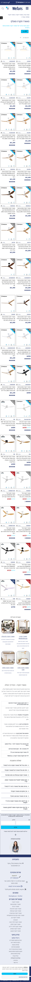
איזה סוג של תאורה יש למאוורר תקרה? (16, 770)
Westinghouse (13, 896)
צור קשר (15, 962)
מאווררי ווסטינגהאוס (15, 904)
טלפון (13, 820)
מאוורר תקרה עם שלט (15, 911)
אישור (14, 974)
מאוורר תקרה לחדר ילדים (15, 926)
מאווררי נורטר (15, 906)
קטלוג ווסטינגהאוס (15, 953)
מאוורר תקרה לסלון (15, 924)
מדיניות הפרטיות (23, 977)
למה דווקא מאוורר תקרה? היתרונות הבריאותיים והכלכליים (18, 703)
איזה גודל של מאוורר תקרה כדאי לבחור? (15, 765)
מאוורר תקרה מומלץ (15, 929)
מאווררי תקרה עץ (15, 917)
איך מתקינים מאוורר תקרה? (19, 791)
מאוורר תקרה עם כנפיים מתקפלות (15, 915)
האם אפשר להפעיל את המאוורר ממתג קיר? (16, 780)
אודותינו (15, 960)
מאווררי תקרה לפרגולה (7, 636)
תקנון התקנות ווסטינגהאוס (15, 951)
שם (29, 820)
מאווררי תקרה (19, 15)
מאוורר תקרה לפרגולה (15, 909)
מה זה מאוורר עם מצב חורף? (18, 796)
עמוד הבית (26, 15)
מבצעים (15, 920)
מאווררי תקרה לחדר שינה (23, 669)
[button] (1, 17)
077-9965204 (4, 2)
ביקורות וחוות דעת (15, 942)
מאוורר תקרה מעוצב (15, 931)
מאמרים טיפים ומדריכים (15, 949)
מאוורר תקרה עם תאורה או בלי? (18, 752)
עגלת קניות (15, 956)
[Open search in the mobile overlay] (3, 8)
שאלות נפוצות (15, 945)
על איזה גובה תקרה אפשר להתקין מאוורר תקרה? (15, 808)
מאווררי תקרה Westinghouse (23, 637)
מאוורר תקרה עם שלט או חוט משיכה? (16, 775)
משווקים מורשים (15, 947)
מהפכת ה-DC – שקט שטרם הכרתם (18, 749)
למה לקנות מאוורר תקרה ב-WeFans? (17, 756)
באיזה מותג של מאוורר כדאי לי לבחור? (15, 786)
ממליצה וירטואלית (15, 958)
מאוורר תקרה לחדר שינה (15, 922)
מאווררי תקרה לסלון (8, 668)
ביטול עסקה (15, 938)
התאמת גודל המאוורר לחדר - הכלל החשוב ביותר (16, 744)
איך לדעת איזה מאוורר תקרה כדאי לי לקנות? (16, 801)
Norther (20, 896)
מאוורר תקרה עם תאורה (15, 913)
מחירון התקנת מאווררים (16, 940)
